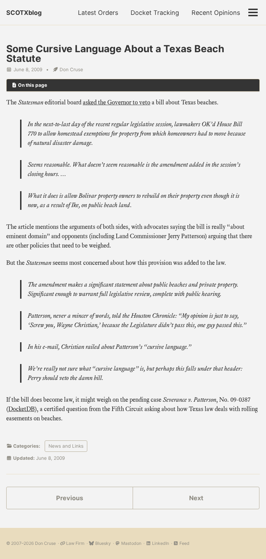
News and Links (65, 446)
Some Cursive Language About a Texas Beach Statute (115, 53)
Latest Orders (98, 12)
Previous (69, 498)
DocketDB (21, 409)
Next (196, 498)
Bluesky (102, 543)
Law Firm (75, 543)
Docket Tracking (155, 12)
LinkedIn (160, 543)
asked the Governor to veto (116, 102)
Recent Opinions (216, 12)
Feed (183, 543)
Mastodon (130, 543)
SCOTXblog (24, 12)
